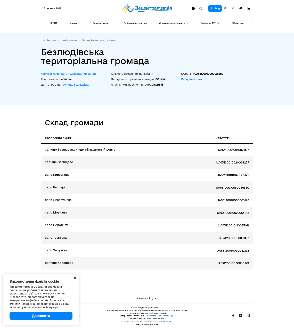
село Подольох (56, 225)
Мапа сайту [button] (145, 298)
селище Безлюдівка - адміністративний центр (80, 149)
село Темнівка (56, 237)
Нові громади (69, 40)
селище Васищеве (59, 162)
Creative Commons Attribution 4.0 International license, (146, 321)
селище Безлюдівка (76, 84)
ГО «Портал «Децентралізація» (160, 316)
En (225, 8)
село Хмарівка (56, 250)
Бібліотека (238, 23)
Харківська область (54, 73)
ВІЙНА (53, 23)
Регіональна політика (135, 23)
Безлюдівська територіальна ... (100, 40)
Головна (51, 40)
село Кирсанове (57, 174)
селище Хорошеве (59, 262)
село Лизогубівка (58, 199)
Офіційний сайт (191, 79)
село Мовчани (56, 212)
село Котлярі (55, 187)
